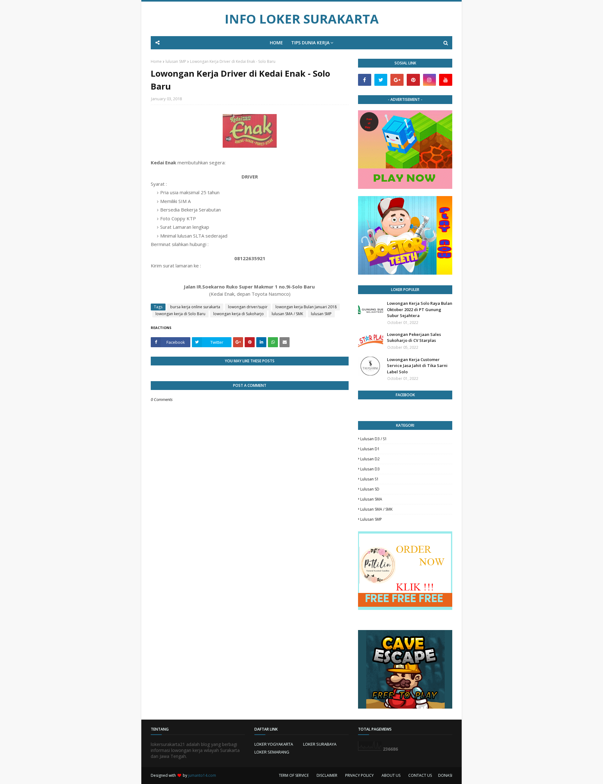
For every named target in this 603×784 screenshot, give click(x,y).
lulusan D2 (370, 459)
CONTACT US (420, 775)
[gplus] (397, 80)
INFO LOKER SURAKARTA (302, 18)
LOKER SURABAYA (319, 744)
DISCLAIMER (327, 775)
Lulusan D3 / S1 (373, 438)
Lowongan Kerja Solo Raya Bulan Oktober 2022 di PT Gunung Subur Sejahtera (419, 309)
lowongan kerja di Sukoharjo (238, 313)
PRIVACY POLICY (359, 775)
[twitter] (381, 80)
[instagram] (429, 80)
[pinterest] (413, 80)
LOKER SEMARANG (271, 752)
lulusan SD (369, 489)
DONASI (445, 775)
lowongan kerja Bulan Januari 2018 (306, 307)
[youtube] (445, 80)
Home (156, 61)
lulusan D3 (370, 469)
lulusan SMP (176, 61)
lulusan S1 (369, 479)
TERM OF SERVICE (294, 775)
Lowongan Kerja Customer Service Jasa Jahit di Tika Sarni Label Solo (417, 366)
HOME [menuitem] (276, 43)
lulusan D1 (370, 449)
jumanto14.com (202, 775)
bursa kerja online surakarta (195, 307)
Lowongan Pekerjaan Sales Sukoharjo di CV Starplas (414, 337)
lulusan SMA (371, 499)
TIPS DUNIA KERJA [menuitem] (310, 43)
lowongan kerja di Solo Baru (180, 313)
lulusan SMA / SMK (287, 313)
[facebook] (364, 80)
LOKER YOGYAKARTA (273, 744)
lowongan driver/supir (248, 307)
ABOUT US (391, 775)
